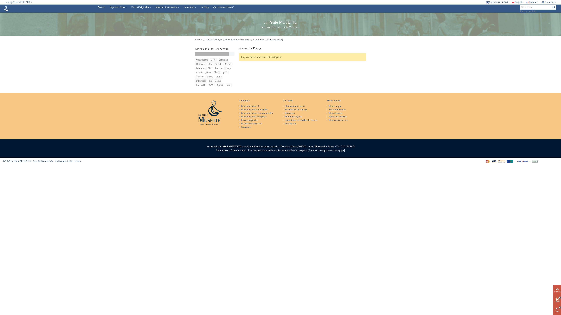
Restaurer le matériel (251, 123)
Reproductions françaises (238, 39)
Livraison (289, 113)
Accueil (101, 7)
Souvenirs (189, 7)
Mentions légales (293, 116)
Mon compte (334, 106)
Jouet (208, 72)
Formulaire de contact (295, 109)
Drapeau (200, 64)
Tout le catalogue (214, 39)
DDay (210, 76)
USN (213, 59)
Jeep (228, 68)
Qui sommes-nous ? (223, 7)
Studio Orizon (73, 161)
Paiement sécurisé (337, 116)
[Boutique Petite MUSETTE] (6, 8)
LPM (210, 64)
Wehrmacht (202, 59)
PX (210, 80)
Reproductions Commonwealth (257, 113)
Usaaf (218, 64)
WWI (211, 85)
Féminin (200, 68)
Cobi (228, 85)
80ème (227, 64)
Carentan (223, 59)
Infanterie (201, 80)
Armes (199, 72)
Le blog (205, 7)
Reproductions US (250, 106)
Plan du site (290, 123)
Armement (258, 39)
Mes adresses (335, 113)
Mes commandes (337, 109)
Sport (220, 85)
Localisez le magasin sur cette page (326, 150)
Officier (200, 76)
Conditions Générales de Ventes (300, 120)
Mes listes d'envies (338, 120)
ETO (209, 68)
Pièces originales (140, 7)
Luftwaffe (201, 85)
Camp (218, 80)
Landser (219, 68)
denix (219, 76)
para (225, 72)
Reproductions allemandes (254, 109)
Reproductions (117, 7)
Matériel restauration (166, 7)
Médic (217, 72)
